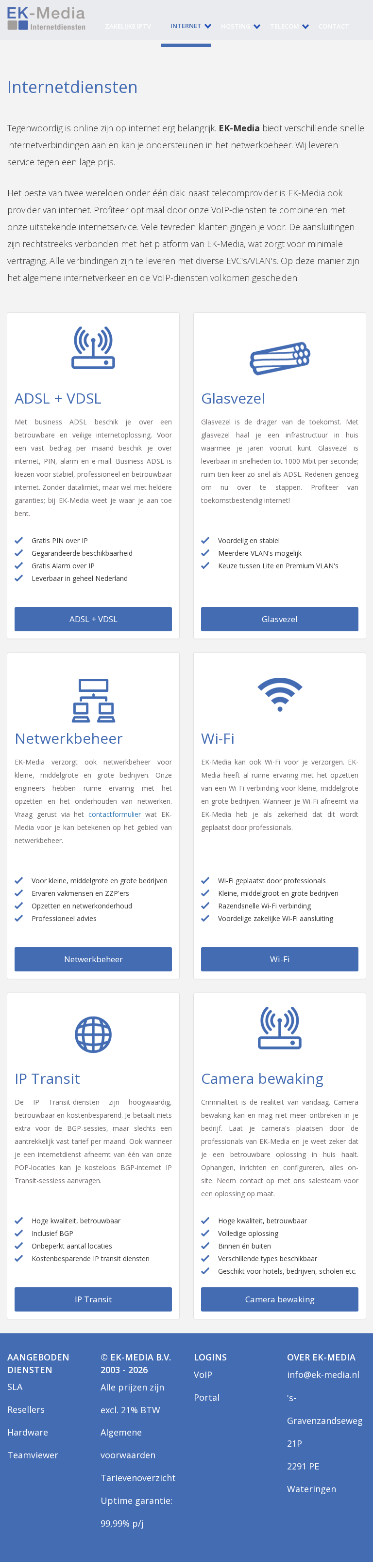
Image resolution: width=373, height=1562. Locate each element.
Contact (334, 26)
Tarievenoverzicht (138, 1478)
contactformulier (114, 814)
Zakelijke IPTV (128, 26)
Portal (207, 1397)
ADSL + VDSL (93, 619)
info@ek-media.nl (323, 1374)
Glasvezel (280, 619)
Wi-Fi (280, 959)
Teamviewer (32, 1455)
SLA (14, 1386)
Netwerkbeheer (93, 959)
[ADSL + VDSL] (93, 354)
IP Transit (93, 1299)
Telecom (284, 26)
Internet (186, 25)
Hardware (27, 1432)
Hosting (236, 26)
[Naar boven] (343, 1532)
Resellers (26, 1409)
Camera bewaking (280, 1299)
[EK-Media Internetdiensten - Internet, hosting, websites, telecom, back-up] (46, 18)
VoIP (203, 1374)
